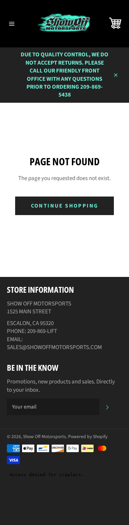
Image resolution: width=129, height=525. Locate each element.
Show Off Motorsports (44, 436)
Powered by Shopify (87, 436)
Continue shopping (64, 206)
